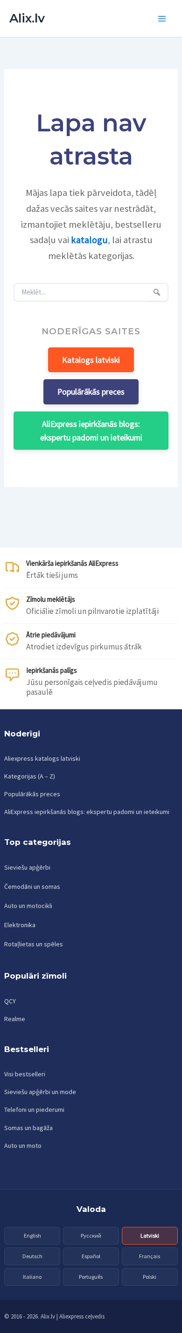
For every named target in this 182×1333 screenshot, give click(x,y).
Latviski (149, 1235)
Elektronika (19, 925)
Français (149, 1256)
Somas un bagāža (28, 1128)
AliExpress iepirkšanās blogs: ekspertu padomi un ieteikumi (91, 430)
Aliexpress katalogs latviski (42, 758)
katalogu (89, 240)
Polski (149, 1276)
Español (91, 1256)
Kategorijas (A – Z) (29, 776)
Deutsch (32, 1256)
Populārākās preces (91, 391)
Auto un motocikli (28, 905)
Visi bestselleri (24, 1074)
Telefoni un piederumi (34, 1109)
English (32, 1235)
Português (91, 1276)
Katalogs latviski (91, 359)
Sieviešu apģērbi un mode (40, 1092)
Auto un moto (23, 1145)
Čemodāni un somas (32, 886)
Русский (91, 1235)
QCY (10, 1001)
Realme (14, 1019)
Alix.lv (27, 18)
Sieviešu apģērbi (27, 867)
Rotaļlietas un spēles (33, 944)
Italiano (32, 1276)
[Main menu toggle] (162, 18)
